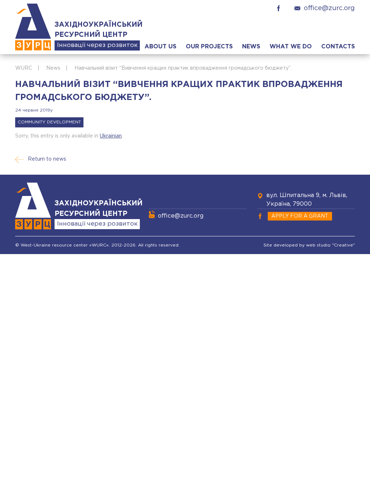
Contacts (338, 46)
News (251, 46)
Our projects (209, 46)
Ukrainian (111, 136)
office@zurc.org (329, 8)
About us (160, 46)
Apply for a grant (299, 216)
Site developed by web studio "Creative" (309, 245)
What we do (291, 46)
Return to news (47, 159)
